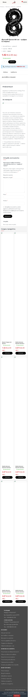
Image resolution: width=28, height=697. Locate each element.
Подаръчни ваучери (7, 643)
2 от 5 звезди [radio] (15, 175)
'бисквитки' (17, 692)
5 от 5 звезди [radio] (19, 175)
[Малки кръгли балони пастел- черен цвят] (20, 410)
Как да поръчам (5, 633)
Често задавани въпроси (8, 640)
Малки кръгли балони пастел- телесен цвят (6, 592)
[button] (7, 353)
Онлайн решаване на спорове (9, 664)
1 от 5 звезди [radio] (14, 175)
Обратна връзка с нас (7, 646)
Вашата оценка (8, 175)
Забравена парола (6, 676)
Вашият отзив (8, 177)
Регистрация (5, 670)
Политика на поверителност (10, 651)
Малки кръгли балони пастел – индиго (20, 343)
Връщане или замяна (7, 638)
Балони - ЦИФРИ (16, 6)
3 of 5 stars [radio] (16, 175)
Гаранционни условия (7, 662)
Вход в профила (5, 673)
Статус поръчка (6, 678)
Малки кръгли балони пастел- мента (6, 468)
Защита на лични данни (8, 657)
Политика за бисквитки (8, 659)
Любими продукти (6, 681)
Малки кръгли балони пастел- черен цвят (19, 468)
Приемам (16, 695)
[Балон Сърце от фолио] (7, 286)
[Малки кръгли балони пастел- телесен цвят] (7, 534)
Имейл (5, 200)
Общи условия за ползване (8, 654)
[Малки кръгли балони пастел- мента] (7, 410)
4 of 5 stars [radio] (18, 175)
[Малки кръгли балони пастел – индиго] (20, 286)
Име (5, 194)
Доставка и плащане (7, 635)
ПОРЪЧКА (12, 61)
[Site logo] (14, 2)
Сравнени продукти (7, 683)
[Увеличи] (2, 33)
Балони (8, 6)
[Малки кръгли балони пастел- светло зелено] (20, 534)
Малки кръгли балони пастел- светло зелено (19, 592)
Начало (2, 6)
